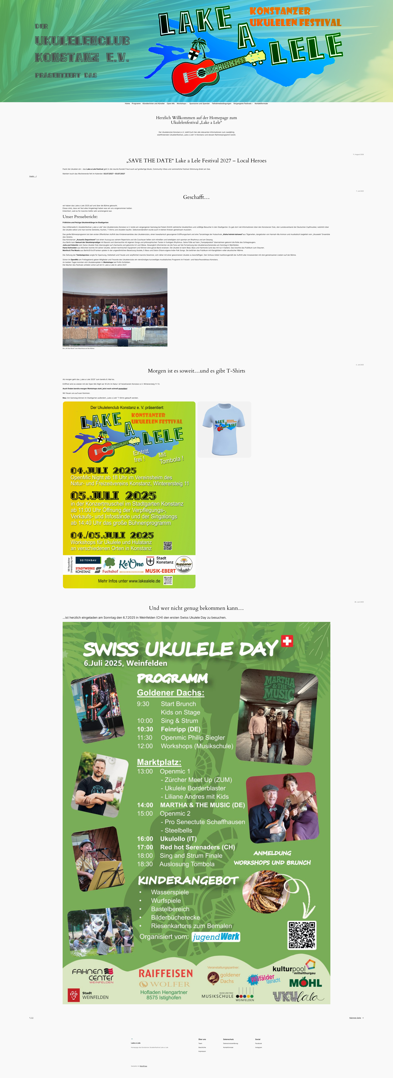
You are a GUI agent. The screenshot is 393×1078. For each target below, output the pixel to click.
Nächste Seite (356, 1018)
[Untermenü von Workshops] (186, 103)
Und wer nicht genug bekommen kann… (196, 608)
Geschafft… (196, 197)
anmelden (122, 389)
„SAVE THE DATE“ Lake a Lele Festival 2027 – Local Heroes (196, 161)
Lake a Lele (135, 1043)
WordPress (143, 1066)
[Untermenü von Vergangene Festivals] (252, 103)
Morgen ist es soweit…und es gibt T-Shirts (196, 371)
